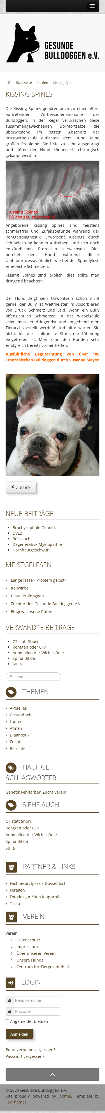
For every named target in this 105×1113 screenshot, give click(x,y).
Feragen (17, 890)
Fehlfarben (31, 792)
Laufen (16, 721)
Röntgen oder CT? (29, 647)
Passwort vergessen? (25, 1056)
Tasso (15, 903)
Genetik (13, 792)
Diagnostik (19, 735)
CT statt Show (25, 641)
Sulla (17, 664)
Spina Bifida (24, 658)
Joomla (65, 1096)
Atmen (16, 728)
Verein (60, 792)
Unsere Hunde (29, 960)
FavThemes (16, 1102)
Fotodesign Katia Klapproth (35, 896)
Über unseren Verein (35, 953)
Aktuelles (18, 708)
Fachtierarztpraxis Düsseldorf (37, 883)
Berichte (17, 748)
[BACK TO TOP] (52, 1074)
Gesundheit (21, 714)
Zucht (15, 741)
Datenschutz (27, 940)
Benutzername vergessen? (30, 1049)
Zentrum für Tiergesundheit (42, 966)
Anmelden (19, 1034)
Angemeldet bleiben (29, 1021)
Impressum (26, 946)
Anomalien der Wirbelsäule (38, 652)
